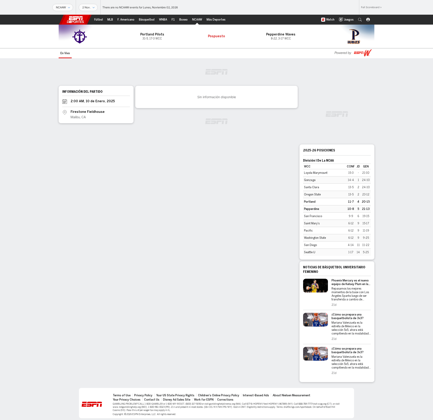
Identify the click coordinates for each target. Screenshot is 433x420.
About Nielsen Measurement (291, 395)
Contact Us (151, 399)
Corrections (225, 399)
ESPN (75, 20)
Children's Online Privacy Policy (218, 395)
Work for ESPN (204, 399)
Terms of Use (122, 395)
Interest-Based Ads (256, 395)
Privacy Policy (143, 395)
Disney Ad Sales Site (176, 399)
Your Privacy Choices (126, 399)
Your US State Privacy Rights (175, 395)
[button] (360, 19)
